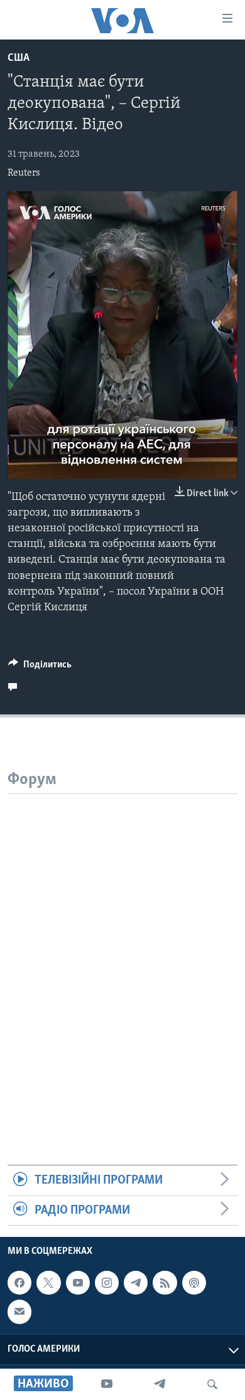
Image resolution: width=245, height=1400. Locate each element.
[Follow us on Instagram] (107, 1283)
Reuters (24, 173)
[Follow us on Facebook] (19, 1283)
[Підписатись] (19, 1311)
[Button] (40, 667)
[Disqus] (122, 951)
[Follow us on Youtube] (78, 1283)
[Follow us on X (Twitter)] (48, 1283)
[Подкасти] (194, 1283)
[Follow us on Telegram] (136, 1283)
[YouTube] (106, 1384)
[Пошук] (212, 1384)
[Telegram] (159, 1384)
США (19, 58)
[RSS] (165, 1283)
